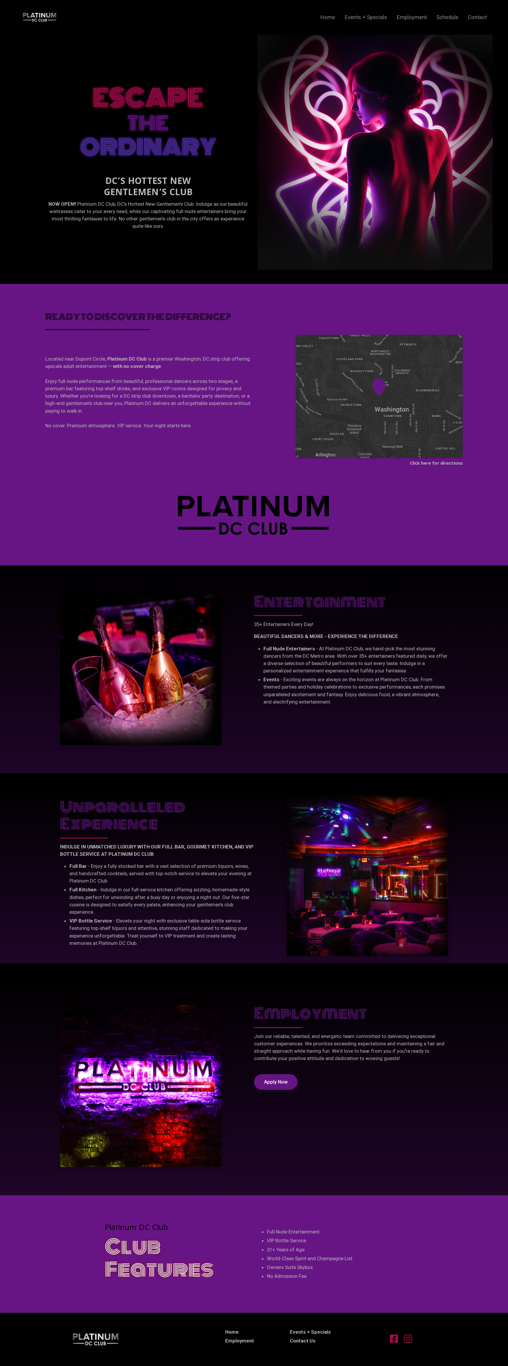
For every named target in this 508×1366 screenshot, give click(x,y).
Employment (412, 17)
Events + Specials (366, 17)
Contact (477, 17)
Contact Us (302, 1341)
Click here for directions (436, 464)
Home (327, 17)
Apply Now (276, 1082)
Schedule (447, 17)
